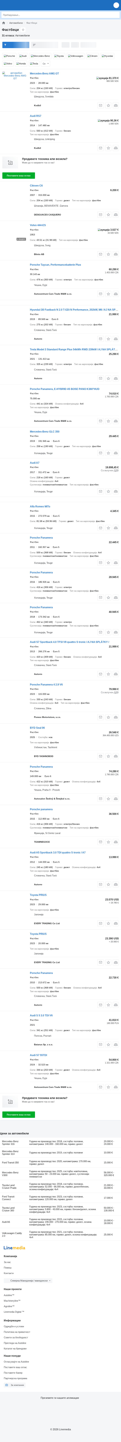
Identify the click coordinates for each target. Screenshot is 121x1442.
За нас (7, 1262)
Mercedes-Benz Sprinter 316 (10, 1142)
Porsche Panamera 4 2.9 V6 (46, 684)
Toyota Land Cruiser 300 (8, 1209)
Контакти (9, 1273)
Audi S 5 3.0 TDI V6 (41, 1015)
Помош (8, 1267)
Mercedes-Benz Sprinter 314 (10, 1152)
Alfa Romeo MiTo (40, 506)
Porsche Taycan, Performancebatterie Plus (55, 264)
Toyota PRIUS (38, 895)
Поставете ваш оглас (19, 175)
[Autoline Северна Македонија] (20, 5)
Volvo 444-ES (38, 225)
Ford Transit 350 (10, 1162)
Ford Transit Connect (8, 1198)
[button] (116, 5)
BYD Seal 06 (37, 727)
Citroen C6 (36, 185)
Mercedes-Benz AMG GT (44, 73)
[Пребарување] (116, 15)
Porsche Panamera (41, 537)
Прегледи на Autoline (15, 1343)
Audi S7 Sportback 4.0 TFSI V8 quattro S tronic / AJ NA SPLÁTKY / (69, 642)
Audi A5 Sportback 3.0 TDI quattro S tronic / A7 (58, 852)
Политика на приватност (17, 1332)
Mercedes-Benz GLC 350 (44, 431)
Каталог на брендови (15, 1348)
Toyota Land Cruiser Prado (9, 1186)
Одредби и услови (14, 1326)
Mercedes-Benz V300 (10, 1174)
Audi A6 (6, 1222)
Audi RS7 (35, 116)
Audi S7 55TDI (38, 1055)
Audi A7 (34, 462)
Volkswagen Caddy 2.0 (12, 1234)
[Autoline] (4, 23)
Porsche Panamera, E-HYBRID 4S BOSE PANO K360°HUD (64, 389)
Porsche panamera (41, 809)
